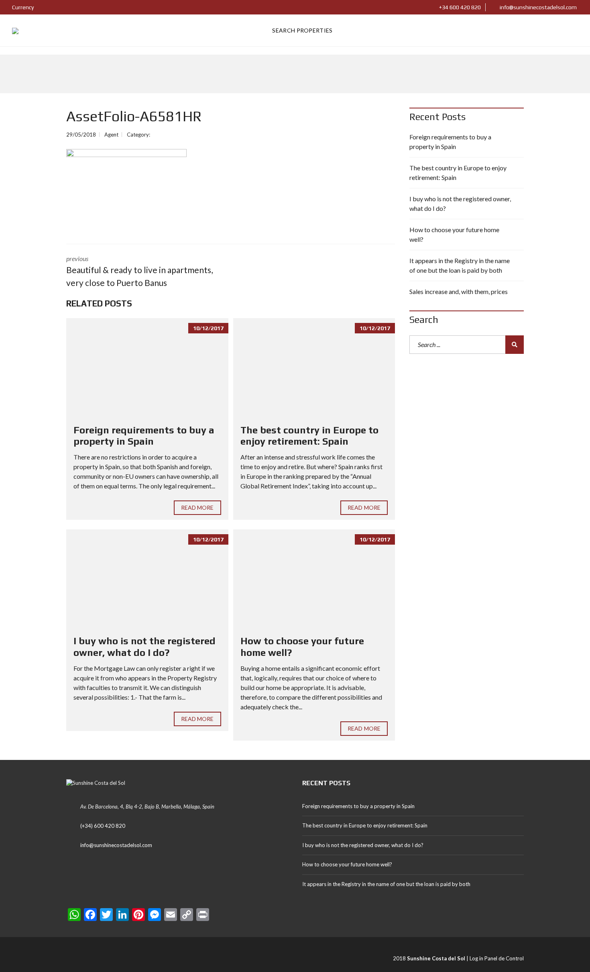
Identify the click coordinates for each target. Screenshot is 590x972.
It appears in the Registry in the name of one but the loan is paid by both (459, 265)
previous (139, 271)
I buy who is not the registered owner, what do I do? (144, 646)
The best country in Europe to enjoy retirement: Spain (309, 436)
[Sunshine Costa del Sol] (15, 30)
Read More (197, 507)
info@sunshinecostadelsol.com (537, 7)
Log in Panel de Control (497, 958)
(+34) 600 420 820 (102, 826)
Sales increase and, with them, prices (458, 291)
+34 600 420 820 (459, 7)
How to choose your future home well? (454, 234)
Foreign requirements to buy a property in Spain (143, 436)
